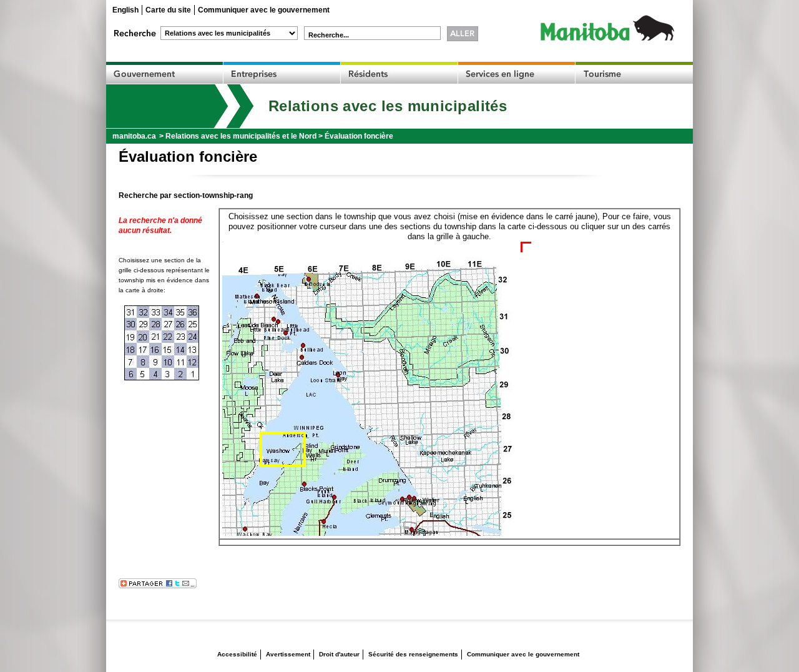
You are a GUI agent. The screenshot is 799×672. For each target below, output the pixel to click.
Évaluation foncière (359, 136)
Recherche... (328, 35)
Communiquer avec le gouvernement (264, 10)
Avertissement (288, 654)
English (125, 10)
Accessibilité (237, 654)
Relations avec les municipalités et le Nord (240, 136)
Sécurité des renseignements (413, 654)
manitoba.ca (134, 136)
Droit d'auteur (339, 654)
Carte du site (168, 10)
